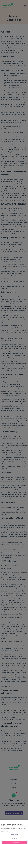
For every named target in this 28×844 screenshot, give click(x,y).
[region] (14, 832)
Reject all (14, 838)
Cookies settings (14, 834)
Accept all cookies (14, 842)
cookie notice (7, 829)
